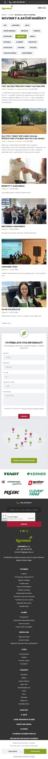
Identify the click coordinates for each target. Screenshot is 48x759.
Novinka (7, 42)
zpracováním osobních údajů (33, 409)
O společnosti (24, 654)
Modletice (24, 675)
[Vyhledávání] (5, 2)
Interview (8, 36)
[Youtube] (23, 531)
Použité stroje (24, 606)
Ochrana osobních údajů (24, 734)
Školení (33, 48)
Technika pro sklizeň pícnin (24, 577)
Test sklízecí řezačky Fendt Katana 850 (23, 86)
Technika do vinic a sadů (24, 600)
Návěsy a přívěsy (24, 590)
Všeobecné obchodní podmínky (24, 738)
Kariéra (24, 657)
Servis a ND (24, 632)
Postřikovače (24, 583)
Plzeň (24, 691)
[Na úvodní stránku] (7, 7)
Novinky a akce (24, 661)
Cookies (24, 729)
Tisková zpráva (10, 53)
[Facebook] (20, 531)
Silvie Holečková (11, 309)
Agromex (16, 25)
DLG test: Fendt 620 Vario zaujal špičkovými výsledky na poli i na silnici (23, 137)
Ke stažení (24, 664)
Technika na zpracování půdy (24, 596)
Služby (24, 612)
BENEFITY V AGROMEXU (13, 186)
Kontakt (24, 710)
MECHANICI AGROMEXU (13, 226)
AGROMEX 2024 (10, 266)
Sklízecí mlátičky (24, 580)
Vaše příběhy (27, 53)
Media (32, 36)
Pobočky (24, 670)
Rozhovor (8, 48)
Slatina (24, 678)
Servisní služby (24, 640)
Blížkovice (24, 701)
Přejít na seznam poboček (24, 460)
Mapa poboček (24, 637)
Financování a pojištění (24, 627)
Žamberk (24, 697)
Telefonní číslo (9, 382)
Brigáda (24, 31)
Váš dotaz (7, 392)
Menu (40, 8)
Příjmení (6, 363)
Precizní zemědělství (24, 587)
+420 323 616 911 (18, 2)
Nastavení (13, 751)
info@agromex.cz (26, 552)
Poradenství (24, 617)
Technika (24, 569)
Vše (5, 25)
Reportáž (32, 42)
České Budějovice (24, 688)
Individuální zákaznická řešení (24, 620)
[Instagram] (27, 531)
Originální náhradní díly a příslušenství (24, 643)
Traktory (24, 574)
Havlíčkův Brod (24, 704)
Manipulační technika (24, 593)
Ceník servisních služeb (24, 719)
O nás (24, 649)
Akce (27, 25)
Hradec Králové (24, 681)
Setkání (21, 48)
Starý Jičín (24, 684)
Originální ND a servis (24, 603)
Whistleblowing (24, 724)
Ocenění (19, 42)
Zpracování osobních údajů (24, 756)
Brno (24, 694)
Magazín (20, 36)
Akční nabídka (9, 31)
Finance (37, 31)
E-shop (24, 715)
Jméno (6, 353)
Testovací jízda (24, 624)
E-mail (5, 373)
